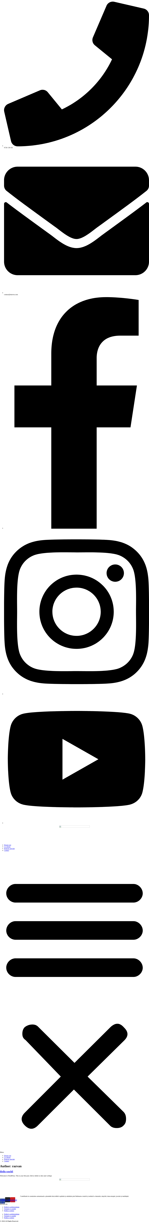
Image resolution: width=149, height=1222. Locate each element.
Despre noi (7, 845)
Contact (6, 850)
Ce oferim (7, 847)
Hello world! (6, 1171)
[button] (74, 1003)
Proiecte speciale (9, 848)
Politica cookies (9, 1211)
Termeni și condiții (10, 1209)
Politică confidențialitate (11, 1207)
